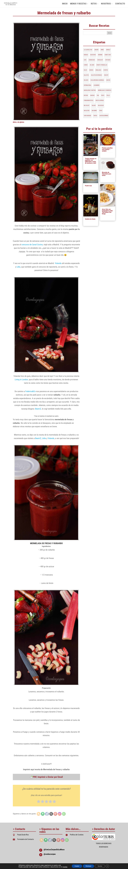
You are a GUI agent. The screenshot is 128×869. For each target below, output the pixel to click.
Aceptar (77, 866)
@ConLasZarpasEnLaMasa (54, 849)
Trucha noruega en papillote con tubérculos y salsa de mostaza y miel (90, 161)
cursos (86, 65)
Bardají (108, 49)
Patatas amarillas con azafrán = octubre (107, 149)
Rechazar (88, 866)
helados (86, 80)
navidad (92, 95)
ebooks (91, 70)
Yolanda (58, 263)
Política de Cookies (76, 835)
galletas (86, 75)
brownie (100, 54)
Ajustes (100, 866)
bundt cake (108, 54)
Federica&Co (30, 391)
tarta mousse (87, 115)
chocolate (100, 60)
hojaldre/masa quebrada (97, 80)
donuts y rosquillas (102, 65)
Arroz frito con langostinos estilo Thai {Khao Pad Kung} (107, 211)
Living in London (21, 379)
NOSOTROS (106, 4)
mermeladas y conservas (104, 90)
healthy (106, 75)
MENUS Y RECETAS (78, 4)
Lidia (18, 267)
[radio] (38, 802)
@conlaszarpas (50, 854)
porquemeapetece (88, 100)
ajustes (65, 867)
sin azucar (101, 105)
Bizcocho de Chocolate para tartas (106, 173)
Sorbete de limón (90, 219)
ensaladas (98, 70)
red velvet (86, 105)
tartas (95, 115)
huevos (108, 80)
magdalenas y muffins (90, 90)
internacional (87, 85)
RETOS (94, 4)
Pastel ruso (88, 186)
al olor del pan (88, 49)
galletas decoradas (96, 75)
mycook (86, 95)
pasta (102, 95)
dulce (15, 122)
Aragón (96, 49)
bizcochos (93, 54)
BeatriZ (38, 409)
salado (94, 105)
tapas (100, 110)
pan (98, 95)
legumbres (96, 85)
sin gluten (20, 122)
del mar (92, 65)
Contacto (120, 4)
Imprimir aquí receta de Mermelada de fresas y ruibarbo (46, 769)
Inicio (65, 4)
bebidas (86, 54)
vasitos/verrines (103, 115)
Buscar (109, 33)
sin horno (94, 110)
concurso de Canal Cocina (32, 244)
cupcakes (107, 60)
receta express (100, 100)
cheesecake (92, 60)
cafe (85, 60)
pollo (108, 95)
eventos (106, 70)
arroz (102, 49)
